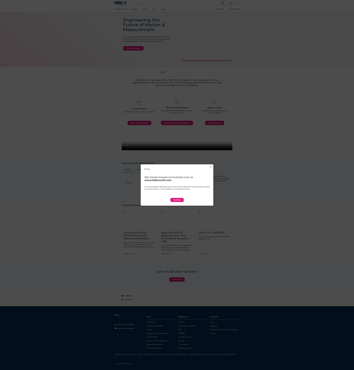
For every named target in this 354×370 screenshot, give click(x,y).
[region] (177, 185)
